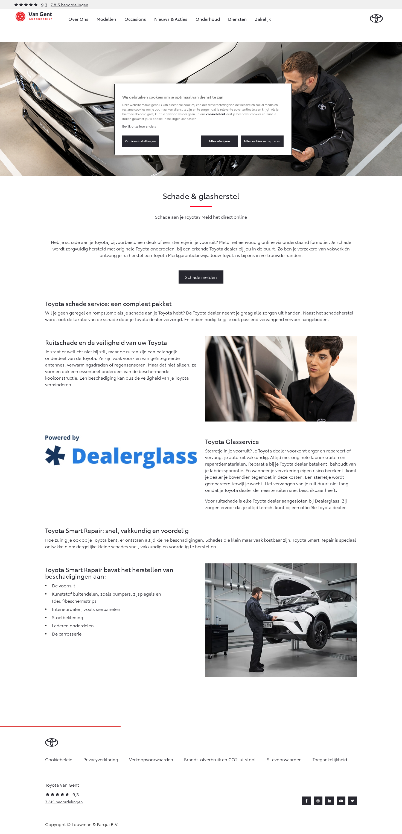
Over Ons (78, 19)
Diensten (237, 19)
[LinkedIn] (329, 801)
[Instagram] (318, 801)
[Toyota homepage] (376, 18)
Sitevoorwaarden (284, 759)
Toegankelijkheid (330, 759)
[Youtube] (341, 801)
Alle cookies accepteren (262, 141)
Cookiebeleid (58, 759)
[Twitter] (352, 801)
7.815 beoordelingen (69, 4)
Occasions (135, 19)
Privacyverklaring (100, 759)
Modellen (106, 19)
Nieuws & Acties (170, 19)
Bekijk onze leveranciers (139, 126)
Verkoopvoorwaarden (151, 759)
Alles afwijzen (219, 141)
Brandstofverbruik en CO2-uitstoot (220, 759)
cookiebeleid (215, 114)
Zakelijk (263, 19)
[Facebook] (306, 801)
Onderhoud (208, 19)
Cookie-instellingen (140, 141)
